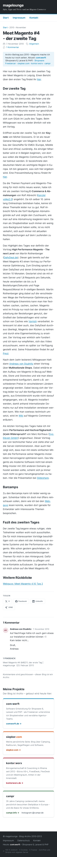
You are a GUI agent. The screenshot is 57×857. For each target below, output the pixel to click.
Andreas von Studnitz (21, 363)
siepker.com (23, 63)
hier (39, 79)
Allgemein (34, 44)
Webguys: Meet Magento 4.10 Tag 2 (23, 583)
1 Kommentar (12, 47)
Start (6, 17)
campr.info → (12, 813)
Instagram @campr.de (33, 813)
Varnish (32, 321)
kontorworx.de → (14, 783)
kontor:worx (37, 63)
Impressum (19, 17)
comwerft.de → (13, 723)
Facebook (22, 601)
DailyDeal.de (11, 257)
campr (48, 63)
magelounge (13, 5)
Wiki (21, 415)
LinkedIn (39, 601)
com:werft (41, 57)
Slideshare (43, 478)
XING (10, 607)
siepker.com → (13, 750)
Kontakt (33, 17)
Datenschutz (23, 840)
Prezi (5, 353)
